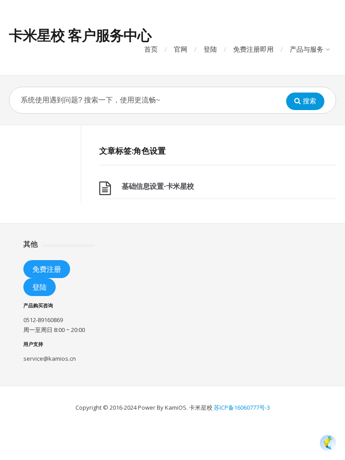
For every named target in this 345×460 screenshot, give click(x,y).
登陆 (210, 48)
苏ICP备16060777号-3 (242, 407)
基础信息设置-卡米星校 (158, 186)
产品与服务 (306, 48)
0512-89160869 (43, 320)
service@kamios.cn (49, 358)
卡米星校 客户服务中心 (80, 34)
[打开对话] (328, 443)
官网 (180, 48)
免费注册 (46, 269)
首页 (151, 48)
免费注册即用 (253, 48)
